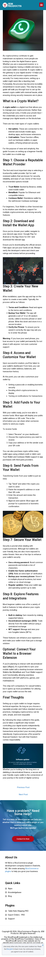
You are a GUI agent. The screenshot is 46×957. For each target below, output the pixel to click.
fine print (10, 949)
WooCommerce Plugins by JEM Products (27, 932)
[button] (41, 5)
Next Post (23, 794)
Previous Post (23, 787)
